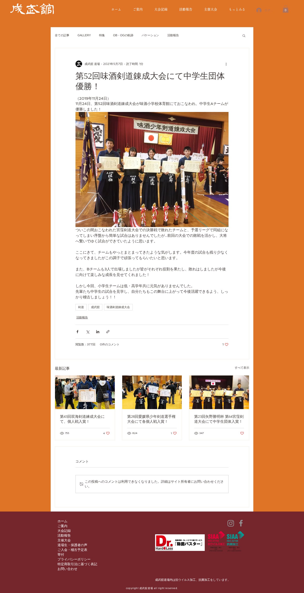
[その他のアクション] (226, 63)
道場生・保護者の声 (72, 545)
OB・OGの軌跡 (123, 35)
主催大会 (64, 540)
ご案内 (62, 526)
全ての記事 (62, 35)
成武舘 (95, 307)
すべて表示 (242, 367)
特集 (102, 35)
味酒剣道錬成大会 (118, 307)
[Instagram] (230, 523)
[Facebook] (241, 523)
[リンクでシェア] (108, 332)
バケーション (150, 35)
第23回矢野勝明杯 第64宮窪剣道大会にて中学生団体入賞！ (219, 419)
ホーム (62, 521)
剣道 (81, 307)
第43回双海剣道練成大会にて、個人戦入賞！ (82, 419)
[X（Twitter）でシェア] (88, 332)
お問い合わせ (67, 569)
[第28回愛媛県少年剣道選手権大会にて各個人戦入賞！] (152, 392)
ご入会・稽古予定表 (72, 550)
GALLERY (84, 35)
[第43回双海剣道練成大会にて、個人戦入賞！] (85, 392)
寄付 (60, 554)
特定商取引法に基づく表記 (77, 564)
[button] (285, 9)
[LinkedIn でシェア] (98, 332)
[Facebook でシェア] (77, 332)
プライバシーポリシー (74, 559)
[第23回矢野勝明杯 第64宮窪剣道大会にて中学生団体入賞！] (219, 392)
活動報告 (173, 35)
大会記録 (64, 530)
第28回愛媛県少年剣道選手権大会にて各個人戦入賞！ (151, 419)
